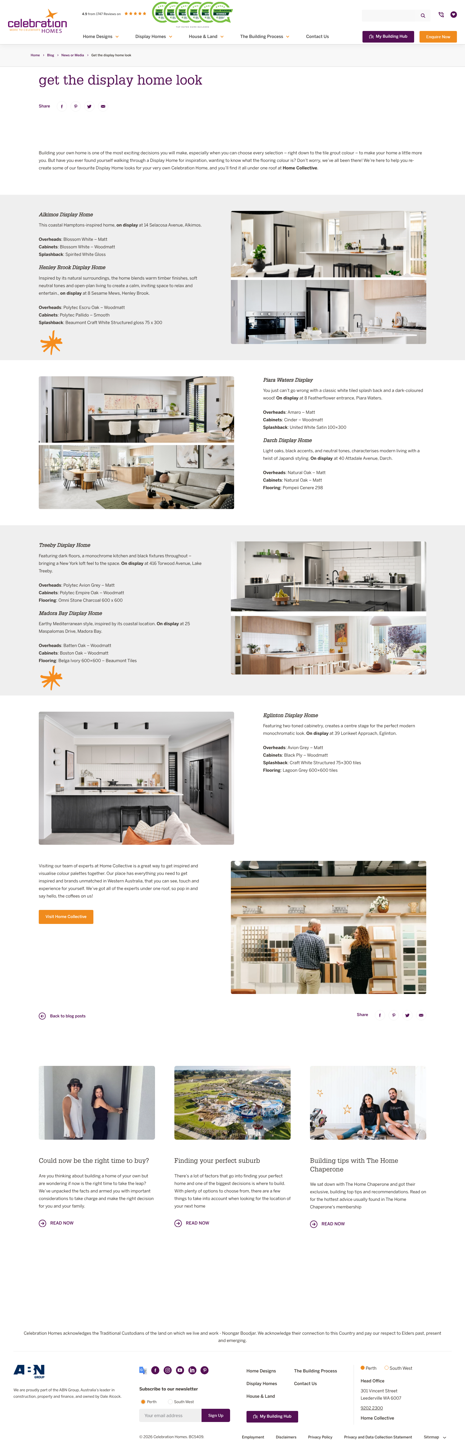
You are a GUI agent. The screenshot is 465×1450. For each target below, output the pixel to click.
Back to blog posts (68, 1016)
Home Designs (97, 37)
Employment (253, 1437)
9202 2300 (372, 1408)
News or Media (72, 55)
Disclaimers (286, 1437)
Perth (151, 1402)
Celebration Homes (170, 1437)
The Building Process (261, 37)
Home (35, 55)
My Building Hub (391, 36)
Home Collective (377, 1418)
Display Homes (150, 37)
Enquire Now (438, 36)
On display (287, 398)
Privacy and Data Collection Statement (378, 1437)
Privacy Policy (320, 1437)
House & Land (203, 37)
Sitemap (432, 1437)
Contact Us (317, 37)
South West (184, 1402)
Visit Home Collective (66, 917)
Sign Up (215, 1415)
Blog (50, 55)
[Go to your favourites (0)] (453, 14)
